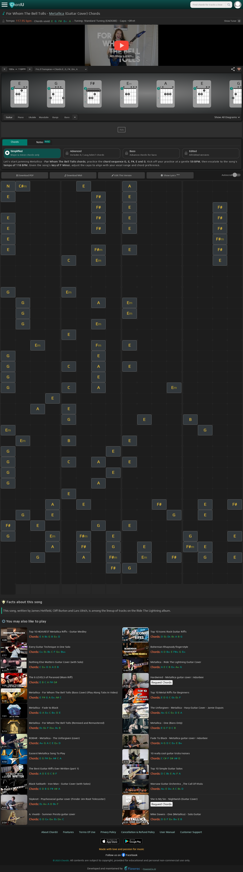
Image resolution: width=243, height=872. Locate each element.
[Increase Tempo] (30, 69)
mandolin (44, 117)
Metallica (56, 13)
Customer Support (191, 832)
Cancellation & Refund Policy (138, 832)
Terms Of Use (87, 832)
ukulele (32, 117)
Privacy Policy (108, 832)
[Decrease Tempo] (4, 69)
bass (67, 117)
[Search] (229, 4)
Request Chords (161, 682)
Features (68, 832)
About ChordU (49, 832)
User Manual (167, 832)
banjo (55, 117)
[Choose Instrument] (74, 117)
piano (21, 117)
